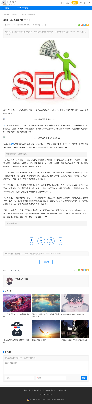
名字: (8, 378)
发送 (29, 402)
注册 (67, 3)
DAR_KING (11, 25)
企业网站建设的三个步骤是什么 (73, 314)
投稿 (75, 3)
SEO (5, 125)
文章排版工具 (61, 390)
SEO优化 (5, 8)
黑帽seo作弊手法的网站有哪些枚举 (74, 340)
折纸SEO (6, 14)
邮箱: (39, 378)
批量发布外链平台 (38, 390)
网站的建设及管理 (39, 340)
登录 (62, 3)
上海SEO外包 (14, 270)
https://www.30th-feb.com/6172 (51, 254)
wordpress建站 (22, 8)
